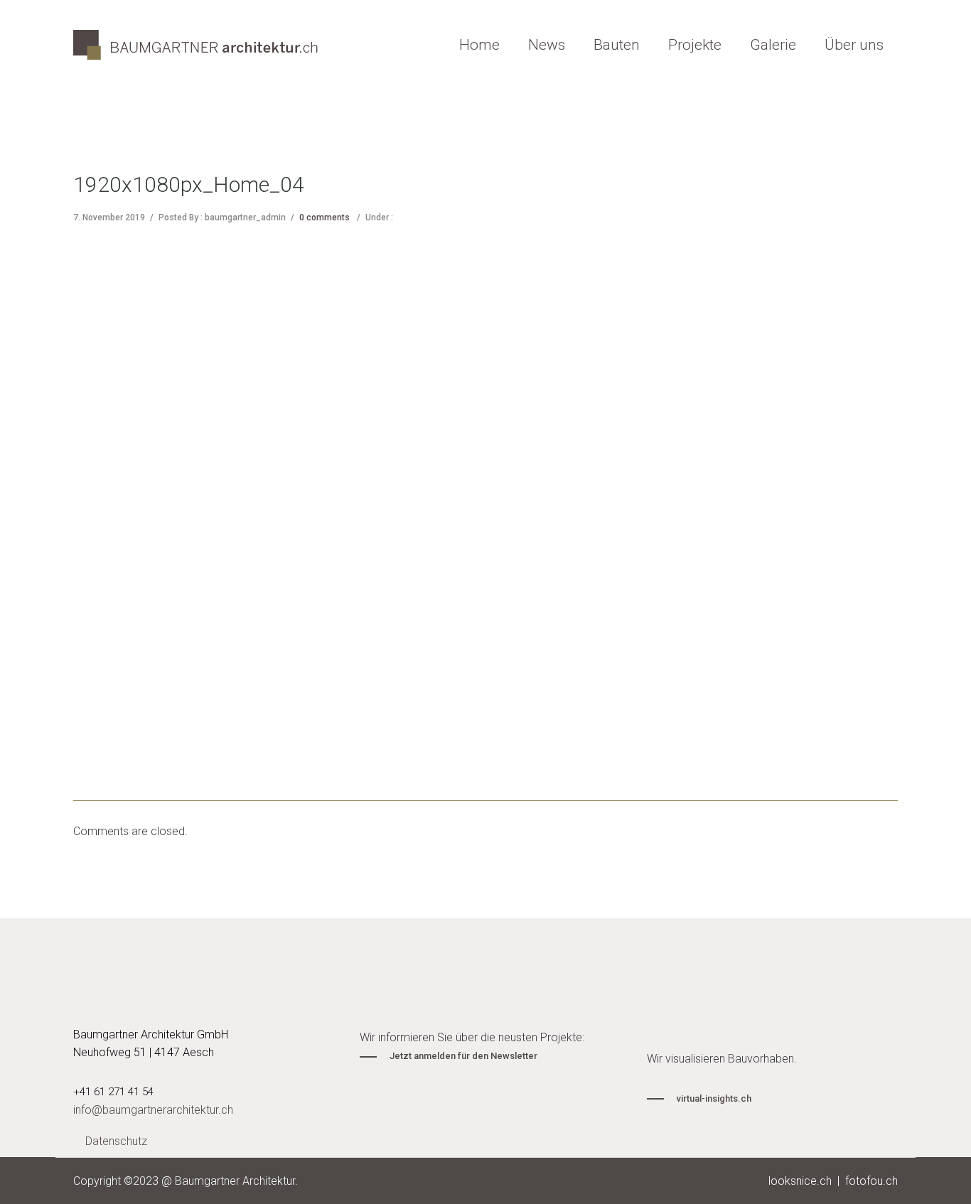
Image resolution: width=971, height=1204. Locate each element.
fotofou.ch (871, 1181)
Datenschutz (116, 1141)
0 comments (324, 217)
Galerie (773, 44)
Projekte (694, 44)
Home (479, 44)
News (546, 44)
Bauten (617, 44)
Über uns (854, 44)
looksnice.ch (800, 1181)
